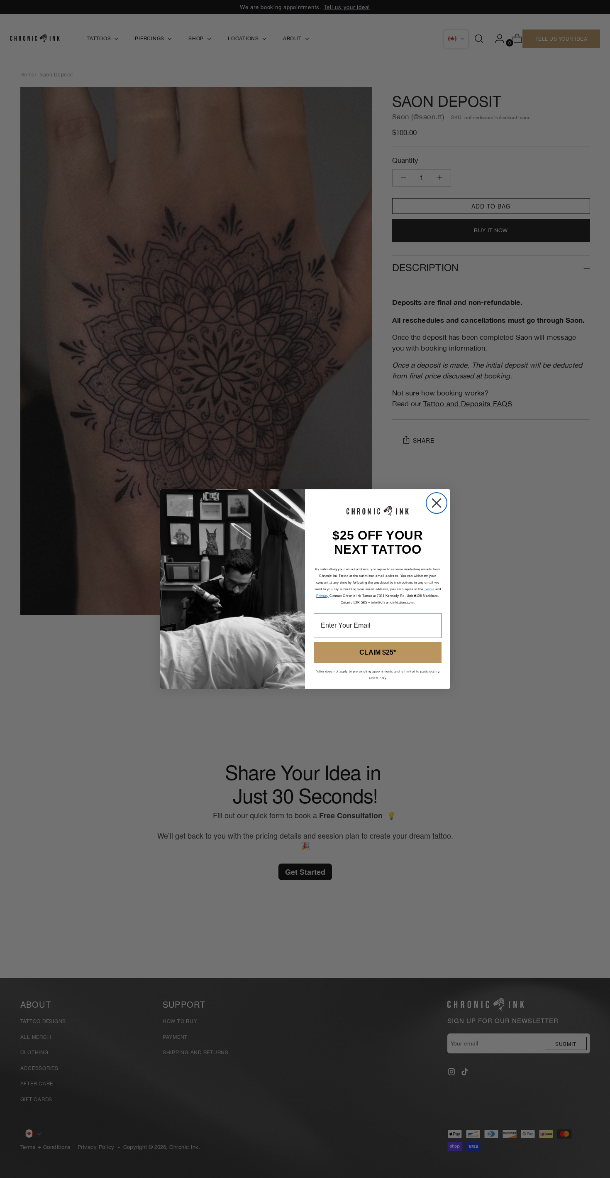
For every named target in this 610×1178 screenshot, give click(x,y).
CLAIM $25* (377, 652)
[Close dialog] (436, 503)
